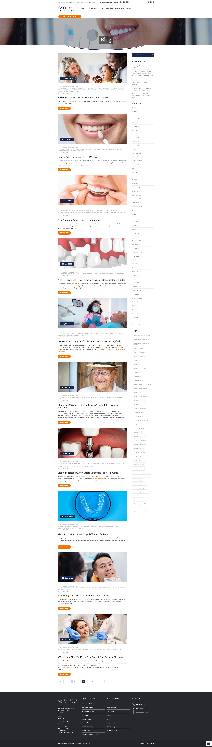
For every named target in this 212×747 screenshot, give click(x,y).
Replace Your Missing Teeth (90, 734)
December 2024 (136, 149)
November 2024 (137, 153)
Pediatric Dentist (87, 730)
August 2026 (135, 107)
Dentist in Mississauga (140, 408)
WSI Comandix (150, 743)
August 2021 (135, 302)
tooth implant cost (139, 500)
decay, (106, 411)
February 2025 (136, 141)
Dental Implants (138, 380)
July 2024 (134, 168)
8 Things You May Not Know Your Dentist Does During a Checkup (90, 657)
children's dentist (138, 348)
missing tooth (138, 460)
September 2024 (137, 160)
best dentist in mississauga (141, 339)
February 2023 (136, 233)
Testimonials (111, 711)
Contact (128, 8)
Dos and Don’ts (138, 412)
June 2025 (135, 130)
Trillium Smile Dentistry (70, 86)
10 (101, 681)
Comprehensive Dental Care (90, 711)
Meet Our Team (111, 707)
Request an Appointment (70, 16)
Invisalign (85, 715)
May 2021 (135, 313)
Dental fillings (138, 376)
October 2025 (136, 126)
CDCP (102, 8)
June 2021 (135, 309)
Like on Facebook (141, 704)
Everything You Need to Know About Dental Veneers (84, 595)
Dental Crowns (138, 372)
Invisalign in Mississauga (140, 440)
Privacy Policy (111, 727)
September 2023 (137, 206)
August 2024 (135, 164)
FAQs (135, 424)
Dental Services (94, 8)
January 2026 (136, 122)
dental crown (137, 364)
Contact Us (110, 715)
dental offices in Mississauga (142, 396)
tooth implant (138, 496)
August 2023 (135, 210)
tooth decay (137, 480)
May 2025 (135, 134)
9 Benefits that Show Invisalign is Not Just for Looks (83, 534)
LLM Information (112, 730)
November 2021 (137, 290)
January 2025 (136, 145)
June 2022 (135, 264)
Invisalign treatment (139, 452)
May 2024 (135, 176)
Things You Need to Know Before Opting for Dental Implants (88, 473)
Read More (65, 108)
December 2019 (136, 325)
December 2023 (136, 195)
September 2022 (137, 252)
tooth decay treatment (140, 492)
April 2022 (135, 271)
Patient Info (109, 8)
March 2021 (135, 321)
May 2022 (135, 267)
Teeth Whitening (87, 723)
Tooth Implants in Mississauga (142, 504)
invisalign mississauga (140, 444)
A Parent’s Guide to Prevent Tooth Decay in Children (83, 97)
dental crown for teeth (140, 368)
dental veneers (138, 400)
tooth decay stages (139, 488)
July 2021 (134, 305)
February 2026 (136, 119)
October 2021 (136, 294)
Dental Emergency (87, 727)
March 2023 (135, 229)
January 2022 (136, 283)
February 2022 (136, 279)
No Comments (64, 93)
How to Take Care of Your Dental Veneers (78, 157)
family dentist (138, 416)
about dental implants (98, 478)
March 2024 (135, 183)
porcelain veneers (139, 464)
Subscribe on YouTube (142, 712)
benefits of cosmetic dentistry (142, 335)
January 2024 (136, 191)
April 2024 (135, 180)
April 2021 (135, 317)
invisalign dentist (138, 436)
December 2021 (136, 286)
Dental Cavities (138, 360)
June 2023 (135, 218)
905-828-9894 (125, 2)
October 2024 (136, 157)
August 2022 (135, 256)
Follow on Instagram (142, 708)
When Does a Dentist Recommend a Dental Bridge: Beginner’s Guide (91, 280)
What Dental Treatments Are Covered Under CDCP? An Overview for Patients (143, 82)
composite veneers (139, 352)
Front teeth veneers (139, 428)
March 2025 (135, 138)
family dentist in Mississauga (66, 667)
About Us (84, 8)
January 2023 (136, 237)
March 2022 (135, 275)
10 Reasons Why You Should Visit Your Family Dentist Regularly (89, 341)
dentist (136, 404)
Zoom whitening (138, 512)
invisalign (136, 432)
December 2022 (136, 241)
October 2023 (136, 202)
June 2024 (135, 172)
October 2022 (136, 248)
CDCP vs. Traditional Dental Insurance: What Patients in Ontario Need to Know (143, 95)
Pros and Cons (138, 468)
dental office (137, 392)
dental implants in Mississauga (142, 384)
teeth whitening (138, 472)
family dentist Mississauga (141, 420)
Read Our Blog (119, 8)
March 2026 (135, 115)
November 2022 (137, 244)
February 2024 (136, 187)
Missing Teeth (138, 456)
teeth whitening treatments (141, 476)
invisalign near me (139, 448)
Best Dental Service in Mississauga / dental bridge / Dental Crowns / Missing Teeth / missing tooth (92, 274)
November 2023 (137, 199)
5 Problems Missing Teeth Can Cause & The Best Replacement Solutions (88, 406)
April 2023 (135, 225)
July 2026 (134, 111)
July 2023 (134, 214)
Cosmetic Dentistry (139, 356)
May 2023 (135, 222)
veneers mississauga (140, 508)
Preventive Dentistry (88, 704)
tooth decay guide (139, 484)
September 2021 (137, 298)
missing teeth (75, 283)
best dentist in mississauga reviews (141, 343)
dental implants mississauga (141, 388)
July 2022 (134, 260)
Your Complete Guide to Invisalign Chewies (79, 220)
